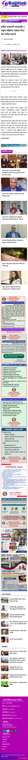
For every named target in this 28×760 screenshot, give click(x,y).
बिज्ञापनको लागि (6, 737)
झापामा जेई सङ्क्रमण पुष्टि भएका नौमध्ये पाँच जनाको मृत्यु (13, 264)
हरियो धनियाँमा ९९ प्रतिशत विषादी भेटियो (18, 683)
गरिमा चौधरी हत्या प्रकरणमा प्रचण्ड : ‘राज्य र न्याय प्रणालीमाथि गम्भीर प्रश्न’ (18, 624)
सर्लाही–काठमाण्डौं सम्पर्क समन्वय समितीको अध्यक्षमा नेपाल (18, 676)
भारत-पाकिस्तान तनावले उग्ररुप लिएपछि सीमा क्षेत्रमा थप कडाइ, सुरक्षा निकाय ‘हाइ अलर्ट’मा (17, 660)
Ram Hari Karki (8, 39)
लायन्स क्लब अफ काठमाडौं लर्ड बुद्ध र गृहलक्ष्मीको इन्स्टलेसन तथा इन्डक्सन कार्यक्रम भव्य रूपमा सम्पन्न (13, 172)
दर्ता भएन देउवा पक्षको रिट (16, 639)
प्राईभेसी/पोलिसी (6, 744)
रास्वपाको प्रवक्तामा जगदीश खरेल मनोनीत (18, 632)
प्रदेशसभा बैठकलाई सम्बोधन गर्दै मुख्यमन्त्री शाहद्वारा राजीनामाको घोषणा (12, 241)
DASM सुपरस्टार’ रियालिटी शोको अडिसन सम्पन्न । (18, 652)
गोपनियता (4, 747)
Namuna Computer (22, 758)
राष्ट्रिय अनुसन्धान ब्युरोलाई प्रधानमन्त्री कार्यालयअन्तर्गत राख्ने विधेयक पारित (11, 288)
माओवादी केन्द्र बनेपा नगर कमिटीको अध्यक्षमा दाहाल (16, 668)
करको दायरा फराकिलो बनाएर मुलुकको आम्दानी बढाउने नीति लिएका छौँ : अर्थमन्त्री (12, 218)
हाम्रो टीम (4, 742)
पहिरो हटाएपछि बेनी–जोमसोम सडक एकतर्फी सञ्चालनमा (17, 616)
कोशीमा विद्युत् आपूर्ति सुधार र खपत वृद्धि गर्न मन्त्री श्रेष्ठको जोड (17, 608)
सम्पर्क (3, 749)
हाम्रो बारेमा (4, 739)
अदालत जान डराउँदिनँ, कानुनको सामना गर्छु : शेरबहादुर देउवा (13, 195)
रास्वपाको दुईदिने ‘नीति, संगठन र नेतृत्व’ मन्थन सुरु (18, 600)
